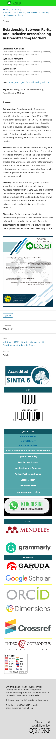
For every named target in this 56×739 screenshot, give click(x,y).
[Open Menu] (3, 3)
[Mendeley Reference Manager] (28, 533)
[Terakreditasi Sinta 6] (28, 384)
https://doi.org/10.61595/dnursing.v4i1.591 (29, 82)
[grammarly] (28, 552)
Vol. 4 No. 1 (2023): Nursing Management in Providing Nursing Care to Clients (26, 13)
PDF (9, 315)
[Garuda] (28, 571)
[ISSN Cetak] (28, 421)
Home (5, 9)
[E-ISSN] (28, 405)
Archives (15, 9)
